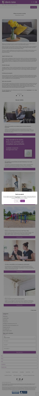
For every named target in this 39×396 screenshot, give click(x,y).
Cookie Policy (17, 197)
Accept (22, 200)
